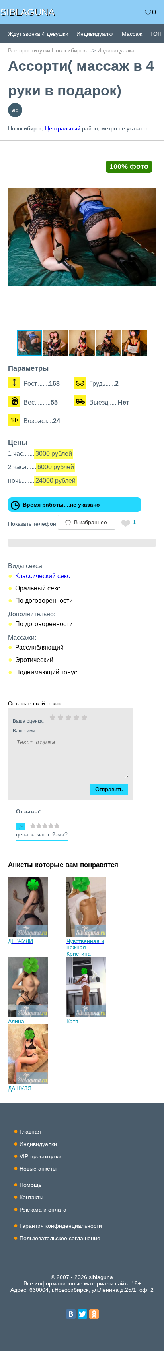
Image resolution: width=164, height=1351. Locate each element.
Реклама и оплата (43, 1209)
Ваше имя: (25, 731)
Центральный (62, 128)
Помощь (30, 1185)
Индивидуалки (95, 34)
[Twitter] (82, 1314)
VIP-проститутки (40, 1156)
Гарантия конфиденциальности (61, 1226)
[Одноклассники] (94, 1314)
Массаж (132, 34)
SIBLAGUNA (27, 12)
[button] (149, 151)
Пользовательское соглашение (60, 1238)
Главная (30, 1131)
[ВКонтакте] (71, 1314)
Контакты (31, 1197)
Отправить (109, 789)
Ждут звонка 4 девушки (38, 34)
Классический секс (42, 576)
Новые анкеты (38, 1168)
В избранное (90, 522)
